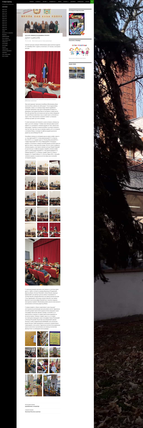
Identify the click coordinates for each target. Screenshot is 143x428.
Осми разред (5, 43)
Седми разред (5, 48)
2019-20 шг (4, 18)
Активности (52, 1)
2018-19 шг (4, 16)
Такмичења (4, 52)
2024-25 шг (4, 27)
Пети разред (4, 45)
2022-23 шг (4, 23)
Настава (44, 1)
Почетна (32, 1)
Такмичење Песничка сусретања (32, 411)
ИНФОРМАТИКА (5, 36)
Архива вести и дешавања (37, 35)
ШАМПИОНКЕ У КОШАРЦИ (32, 405)
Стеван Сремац (7, 1)
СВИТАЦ (59, 1)
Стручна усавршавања (6, 50)
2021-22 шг (4, 22)
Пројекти (46, 35)
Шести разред (5, 56)
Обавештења (80, 1)
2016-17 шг (4, 13)
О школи (38, 1)
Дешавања (73, 1)
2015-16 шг (4, 11)
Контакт (87, 1)
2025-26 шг (4, 29)
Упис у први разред (6, 54)
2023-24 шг (27, 35)
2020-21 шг (4, 20)
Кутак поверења (5, 38)
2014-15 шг (4, 9)
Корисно (65, 1)
